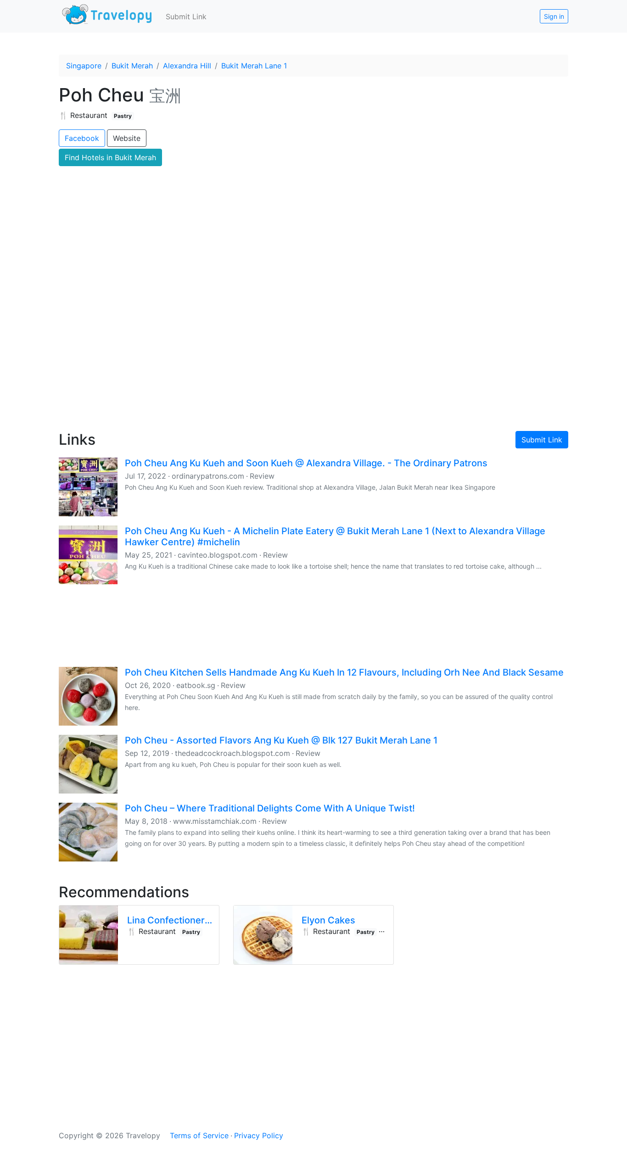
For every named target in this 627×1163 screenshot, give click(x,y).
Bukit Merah (132, 65)
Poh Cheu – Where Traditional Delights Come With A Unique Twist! (270, 808)
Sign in (554, 16)
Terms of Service (199, 1135)
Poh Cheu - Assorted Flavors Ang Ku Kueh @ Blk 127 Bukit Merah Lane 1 (281, 740)
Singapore (83, 65)
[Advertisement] (313, 344)
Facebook (82, 138)
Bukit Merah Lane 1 (254, 65)
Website (126, 138)
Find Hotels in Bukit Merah (110, 157)
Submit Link (186, 16)
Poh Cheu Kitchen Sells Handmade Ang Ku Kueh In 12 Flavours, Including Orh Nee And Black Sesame (344, 672)
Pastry (123, 115)
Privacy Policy (258, 1135)
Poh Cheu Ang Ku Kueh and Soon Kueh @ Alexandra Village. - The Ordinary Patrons (306, 463)
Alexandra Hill (187, 65)
